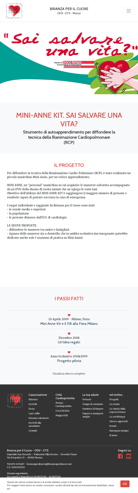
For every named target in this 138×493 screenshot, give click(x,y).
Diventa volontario (39, 418)
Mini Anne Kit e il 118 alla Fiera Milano (69, 323)
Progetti (113, 399)
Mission (33, 399)
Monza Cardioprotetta (63, 404)
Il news (113, 435)
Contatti (33, 430)
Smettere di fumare (92, 408)
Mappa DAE (62, 415)
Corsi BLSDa (62, 410)
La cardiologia (117, 416)
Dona (31, 408)
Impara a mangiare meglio (92, 415)
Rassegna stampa (118, 430)
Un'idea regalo (69, 342)
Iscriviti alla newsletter (35, 424)
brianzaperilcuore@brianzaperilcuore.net (49, 464)
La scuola (114, 404)
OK (125, 484)
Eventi (112, 426)
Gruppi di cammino (92, 404)
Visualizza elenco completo (69, 373)
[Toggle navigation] (129, 10)
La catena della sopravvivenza (117, 410)
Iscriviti (33, 404)
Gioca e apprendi (118, 421)
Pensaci (86, 399)
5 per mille (34, 413)
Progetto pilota (69, 361)
